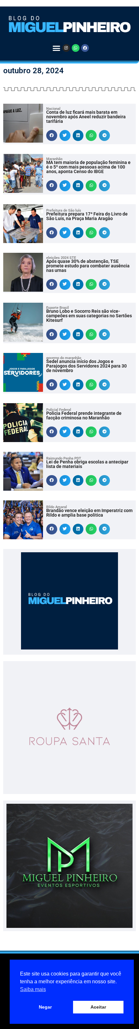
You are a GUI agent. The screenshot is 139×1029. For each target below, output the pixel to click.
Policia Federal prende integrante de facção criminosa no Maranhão (84, 415)
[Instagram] (66, 48)
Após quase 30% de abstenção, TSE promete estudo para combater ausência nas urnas (88, 266)
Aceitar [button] (98, 1007)
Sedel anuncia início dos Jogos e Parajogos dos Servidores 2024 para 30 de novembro (86, 366)
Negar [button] (45, 1007)
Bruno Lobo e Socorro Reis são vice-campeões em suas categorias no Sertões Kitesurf (89, 316)
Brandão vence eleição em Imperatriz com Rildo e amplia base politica (89, 513)
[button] (56, 48)
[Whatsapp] (76, 48)
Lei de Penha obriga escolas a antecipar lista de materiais (87, 464)
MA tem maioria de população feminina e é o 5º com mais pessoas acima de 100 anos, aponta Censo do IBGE (88, 167)
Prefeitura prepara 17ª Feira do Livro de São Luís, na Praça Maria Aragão (87, 216)
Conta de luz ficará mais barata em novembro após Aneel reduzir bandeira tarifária (86, 117)
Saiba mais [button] (33, 989)
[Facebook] (85, 48)
